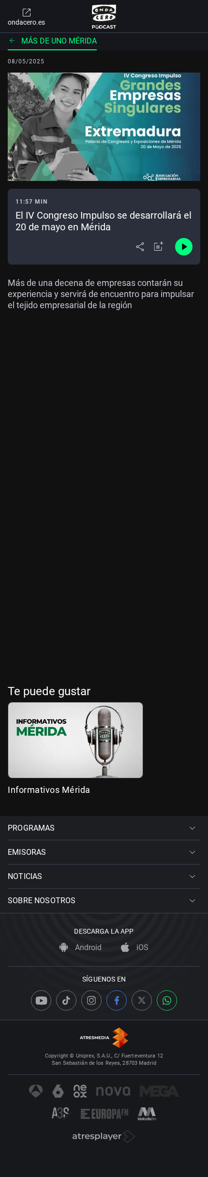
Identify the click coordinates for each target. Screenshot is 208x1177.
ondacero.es (26, 22)
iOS (141, 947)
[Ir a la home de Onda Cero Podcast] (104, 16)
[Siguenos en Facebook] (116, 1000)
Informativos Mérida (49, 790)
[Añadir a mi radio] (158, 246)
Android (87, 947)
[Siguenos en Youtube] (41, 1000)
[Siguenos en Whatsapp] (167, 1000)
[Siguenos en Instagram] (91, 1000)
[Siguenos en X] (142, 1000)
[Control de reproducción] (184, 246)
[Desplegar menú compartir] (140, 246)
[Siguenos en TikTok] (66, 1000)
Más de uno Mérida (59, 40)
